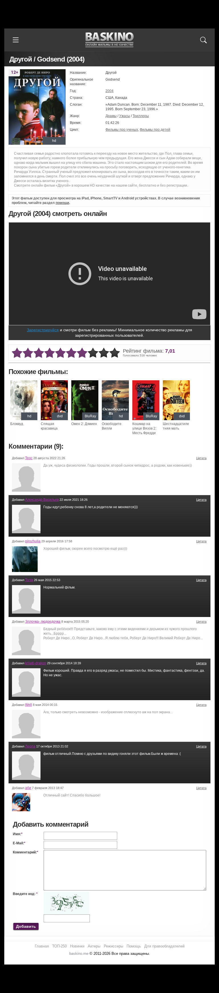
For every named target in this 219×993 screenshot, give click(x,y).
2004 (109, 91)
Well (28, 705)
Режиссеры (113, 946)
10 (114, 353)
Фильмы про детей (155, 130)
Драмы (111, 116)
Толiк (29, 580)
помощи (62, 203)
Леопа (30, 746)
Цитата (201, 458)
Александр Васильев (42, 500)
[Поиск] (203, 40)
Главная (42, 946)
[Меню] (15, 40)
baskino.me (78, 953)
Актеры (94, 946)
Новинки (77, 946)
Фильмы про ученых (122, 130)
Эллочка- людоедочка (42, 622)
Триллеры (141, 116)
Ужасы (124, 116)
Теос (29, 458)
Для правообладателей (164, 946)
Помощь (134, 946)
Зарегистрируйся (43, 330)
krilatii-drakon (35, 663)
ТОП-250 (59, 946)
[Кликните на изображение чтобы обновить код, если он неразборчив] (66, 894)
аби (28, 788)
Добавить (26, 926)
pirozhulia (32, 541)
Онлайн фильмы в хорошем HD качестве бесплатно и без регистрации (109, 40)
